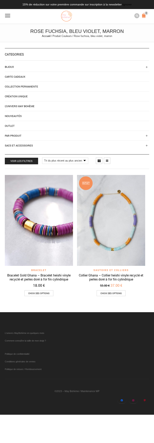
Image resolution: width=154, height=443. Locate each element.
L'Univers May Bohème (19, 106)
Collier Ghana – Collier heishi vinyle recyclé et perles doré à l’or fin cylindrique (111, 277)
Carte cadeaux (15, 76)
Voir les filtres (21, 161)
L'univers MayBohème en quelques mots (24, 333)
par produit (13, 135)
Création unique (16, 96)
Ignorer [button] (127, 4)
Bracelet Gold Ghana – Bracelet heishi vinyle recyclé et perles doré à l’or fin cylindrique (39, 277)
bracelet (39, 270)
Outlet (10, 126)
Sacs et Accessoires (19, 145)
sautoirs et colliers (111, 270)
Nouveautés (13, 116)
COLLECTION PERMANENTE (21, 86)
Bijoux (9, 67)
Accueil (46, 36)
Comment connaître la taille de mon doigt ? (25, 340)
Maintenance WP (90, 391)
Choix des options (39, 293)
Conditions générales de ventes (20, 361)
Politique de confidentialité (17, 354)
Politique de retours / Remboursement (23, 369)
